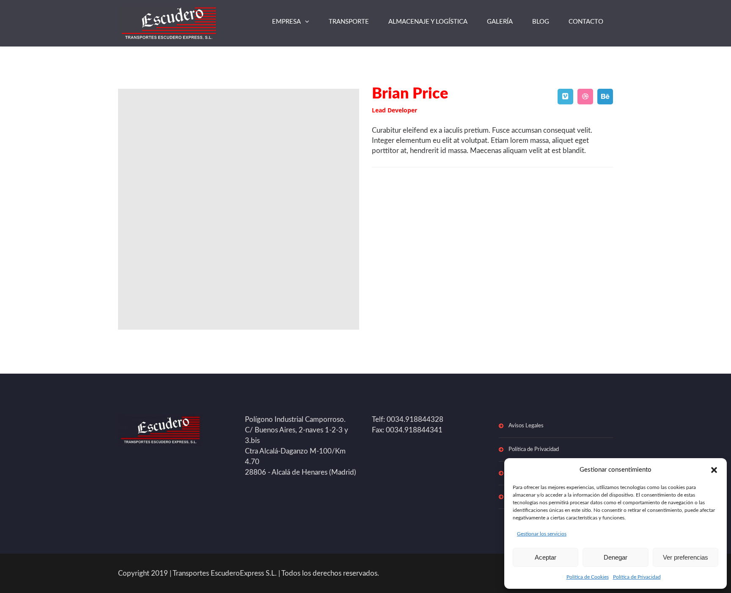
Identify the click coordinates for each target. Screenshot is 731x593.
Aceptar (545, 557)
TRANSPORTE (349, 22)
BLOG (540, 22)
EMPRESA (286, 22)
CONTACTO (586, 22)
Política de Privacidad (637, 576)
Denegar (615, 557)
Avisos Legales (526, 426)
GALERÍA (500, 22)
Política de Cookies (587, 576)
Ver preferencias (685, 557)
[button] (714, 470)
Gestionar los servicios (541, 533)
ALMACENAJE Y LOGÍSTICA (427, 22)
